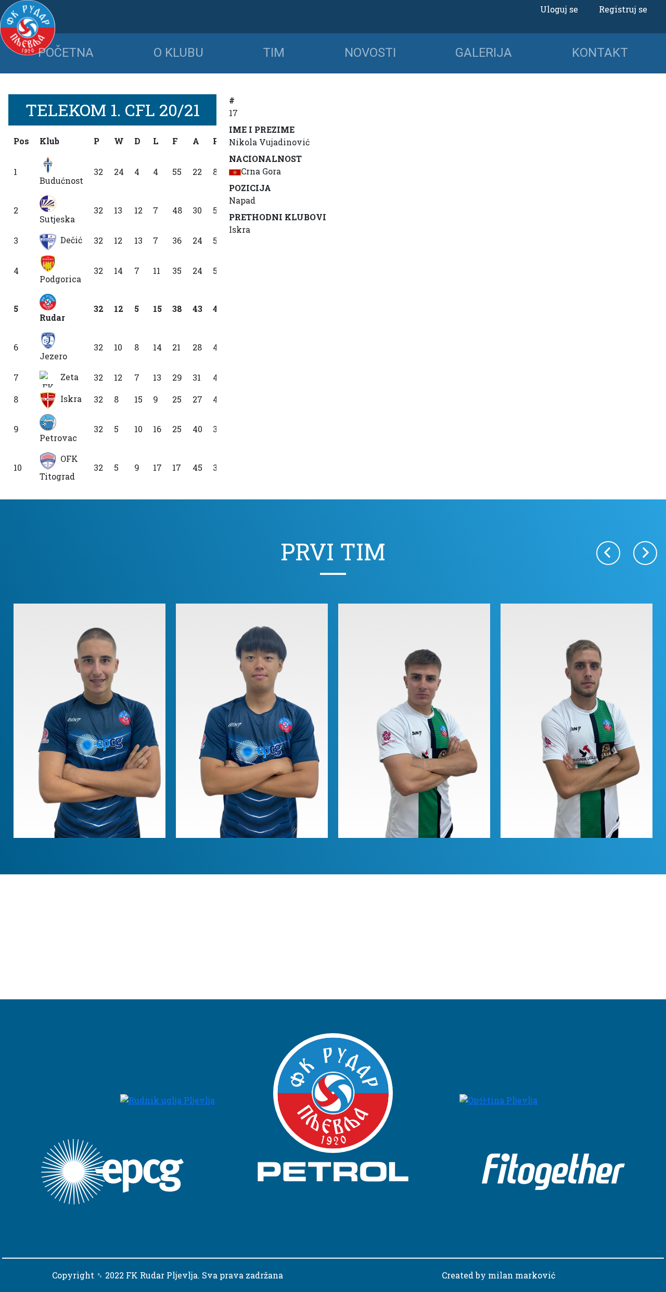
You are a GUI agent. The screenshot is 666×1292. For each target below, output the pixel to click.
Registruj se (623, 9)
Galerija (483, 52)
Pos (21, 140)
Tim (274, 52)
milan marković (521, 1275)
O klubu (178, 52)
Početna (66, 52)
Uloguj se (559, 9)
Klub (49, 140)
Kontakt (600, 52)
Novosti (370, 52)
